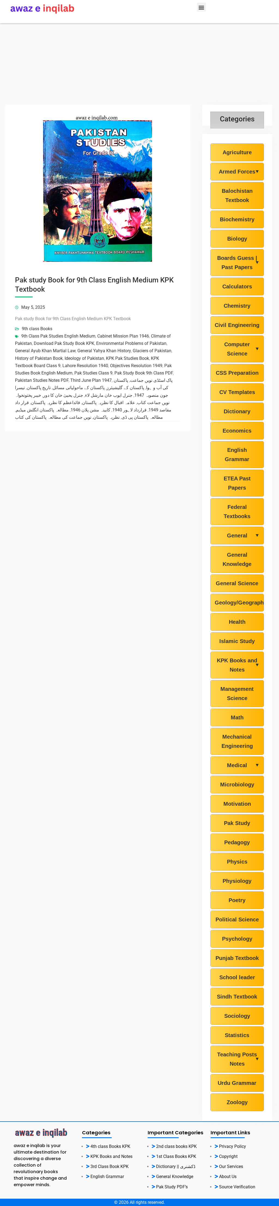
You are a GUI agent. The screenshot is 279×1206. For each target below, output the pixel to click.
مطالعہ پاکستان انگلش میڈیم (42, 410)
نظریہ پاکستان (106, 417)
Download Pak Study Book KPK (64, 343)
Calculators (237, 286)
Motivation (237, 804)
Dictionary (237, 411)
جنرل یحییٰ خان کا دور (63, 395)
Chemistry (237, 306)
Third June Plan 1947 (91, 380)
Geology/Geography (237, 603)
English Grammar (237, 454)
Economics (237, 431)
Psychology (237, 939)
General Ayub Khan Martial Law (45, 350)
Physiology (237, 881)
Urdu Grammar (237, 1083)
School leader (237, 977)
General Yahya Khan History (104, 350)
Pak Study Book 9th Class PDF (143, 373)
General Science (237, 583)
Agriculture (237, 152)
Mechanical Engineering (237, 741)
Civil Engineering (237, 325)
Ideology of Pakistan (84, 358)
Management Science (237, 693)
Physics (237, 862)
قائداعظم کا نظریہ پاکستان (55, 402)
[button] (201, 7)
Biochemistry (237, 219)
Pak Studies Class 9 (93, 373)
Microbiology (237, 785)
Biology (237, 239)
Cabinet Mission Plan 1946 (123, 336)
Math (237, 717)
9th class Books (37, 328)
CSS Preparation (237, 373)
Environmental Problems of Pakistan (131, 343)
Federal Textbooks (237, 511)
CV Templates (237, 392)
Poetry (237, 900)
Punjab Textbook (237, 958)
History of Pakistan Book (39, 358)
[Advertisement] (139, 64)
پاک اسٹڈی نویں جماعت (151, 380)
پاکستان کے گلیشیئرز (125, 387)
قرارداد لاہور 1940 (129, 410)
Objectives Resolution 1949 (136, 365)
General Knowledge (237, 559)
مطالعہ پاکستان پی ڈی (142, 417)
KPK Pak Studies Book (127, 358)
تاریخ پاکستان (39, 387)
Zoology (237, 1102)
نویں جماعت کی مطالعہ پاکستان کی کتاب (53, 417)
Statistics (237, 1035)
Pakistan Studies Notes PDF (41, 380)
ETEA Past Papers (237, 483)
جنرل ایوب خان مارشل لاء (108, 395)
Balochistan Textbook (237, 195)
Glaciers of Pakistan (152, 350)
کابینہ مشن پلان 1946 (90, 410)
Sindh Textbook (237, 997)
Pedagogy (237, 842)
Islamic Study (237, 641)
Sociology (237, 1016)
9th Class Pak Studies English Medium (58, 336)
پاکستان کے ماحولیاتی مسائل (79, 387)
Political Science (237, 919)
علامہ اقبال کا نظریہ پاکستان (108, 402)
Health (237, 622)
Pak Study (237, 823)
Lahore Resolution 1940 (85, 365)
